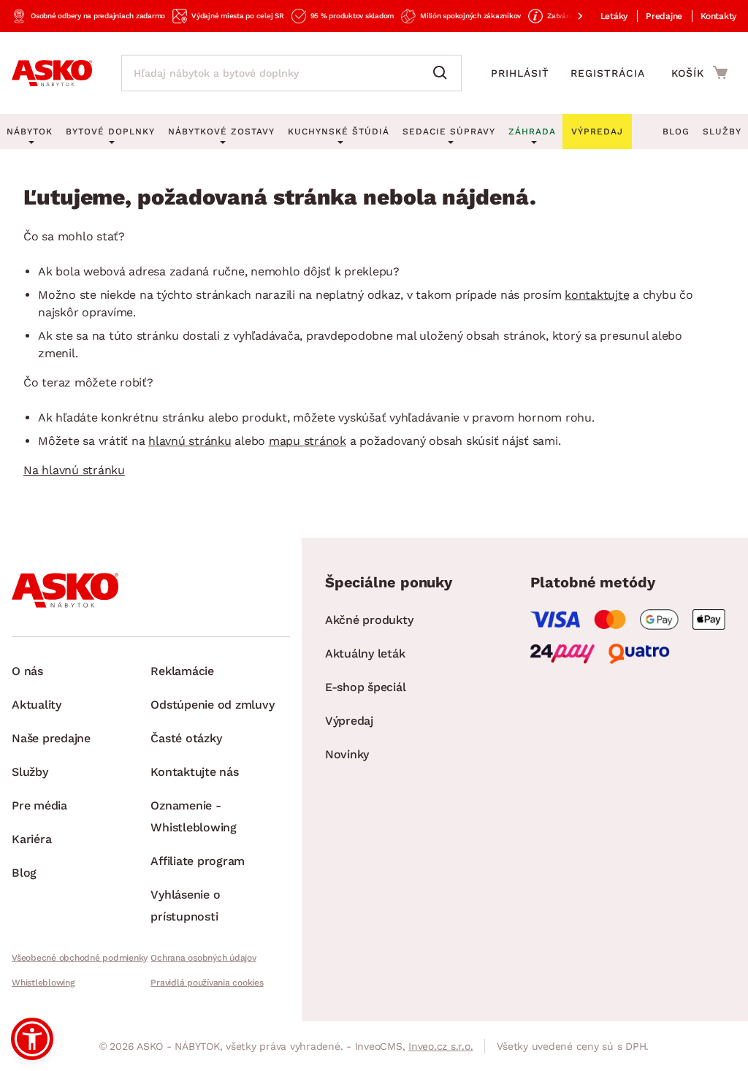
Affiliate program (197, 861)
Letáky (614, 16)
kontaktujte (597, 295)
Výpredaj (349, 721)
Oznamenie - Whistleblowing (193, 816)
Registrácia (607, 73)
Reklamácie (182, 671)
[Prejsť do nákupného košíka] (699, 72)
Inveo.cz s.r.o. (440, 1046)
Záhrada (532, 131)
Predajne (664, 16)
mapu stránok (307, 441)
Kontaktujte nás (194, 772)
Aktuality (36, 705)
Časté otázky (185, 738)
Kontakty (718, 16)
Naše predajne (51, 738)
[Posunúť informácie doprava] (568, 16)
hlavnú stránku (190, 441)
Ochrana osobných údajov (203, 958)
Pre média (39, 805)
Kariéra (31, 839)
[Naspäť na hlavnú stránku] (52, 73)
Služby (722, 131)
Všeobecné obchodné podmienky (80, 958)
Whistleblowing (43, 982)
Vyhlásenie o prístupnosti (185, 905)
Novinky (347, 754)
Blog (676, 131)
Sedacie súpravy (448, 131)
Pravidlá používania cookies (206, 982)
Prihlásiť (520, 73)
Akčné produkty (369, 620)
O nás (27, 671)
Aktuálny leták (365, 653)
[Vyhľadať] (443, 73)
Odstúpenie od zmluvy (212, 705)
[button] (32, 1038)
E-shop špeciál (365, 687)
